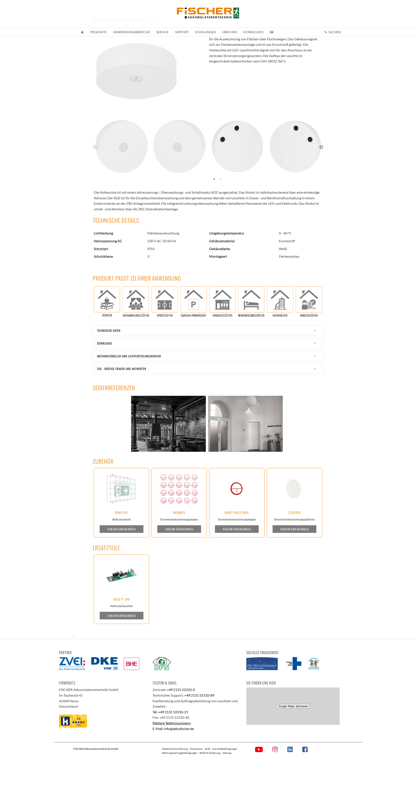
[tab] (208, 330)
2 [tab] (221, 179)
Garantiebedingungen (224, 748)
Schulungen (205, 32)
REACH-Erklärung (210, 753)
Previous (95, 147)
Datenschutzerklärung (175, 748)
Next (321, 147)
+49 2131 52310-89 (199, 695)
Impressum (196, 748)
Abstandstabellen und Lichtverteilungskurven (129, 356)
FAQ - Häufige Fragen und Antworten (121, 369)
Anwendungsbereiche (131, 32)
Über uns (229, 32)
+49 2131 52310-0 (181, 689)
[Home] (82, 32)
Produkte (98, 32)
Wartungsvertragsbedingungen (179, 753)
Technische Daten (108, 330)
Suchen (334, 32)
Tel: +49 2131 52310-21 (170, 712)
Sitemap (227, 753)
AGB (207, 748)
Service (162, 32)
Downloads (253, 32)
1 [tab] (214, 179)
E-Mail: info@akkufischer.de (173, 729)
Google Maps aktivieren (293, 706)
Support (182, 32)
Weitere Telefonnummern (172, 723)
